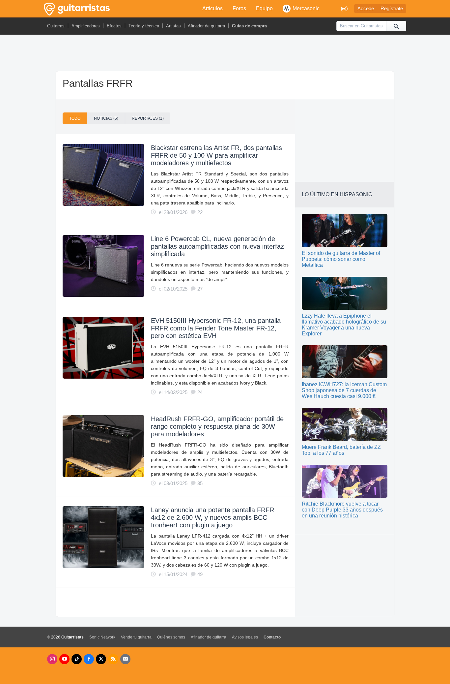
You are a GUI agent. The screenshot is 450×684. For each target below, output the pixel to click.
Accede (365, 8)
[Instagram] (52, 659)
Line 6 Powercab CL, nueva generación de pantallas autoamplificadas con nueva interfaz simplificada (217, 246)
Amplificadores (85, 25)
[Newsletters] (125, 659)
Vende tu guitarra (136, 637)
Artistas (173, 25)
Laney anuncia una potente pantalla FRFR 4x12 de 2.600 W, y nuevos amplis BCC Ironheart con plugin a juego (212, 517)
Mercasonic (306, 8)
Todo (74, 118)
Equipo (264, 8)
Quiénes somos (171, 637)
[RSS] (113, 659)
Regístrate (391, 8)
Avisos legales (245, 637)
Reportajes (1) (148, 118)
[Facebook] (89, 659)
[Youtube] (64, 659)
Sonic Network (102, 637)
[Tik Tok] (76, 659)
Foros (239, 8)
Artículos (212, 8)
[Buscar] (396, 26)
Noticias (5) (106, 118)
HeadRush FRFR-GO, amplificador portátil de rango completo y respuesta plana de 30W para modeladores (217, 426)
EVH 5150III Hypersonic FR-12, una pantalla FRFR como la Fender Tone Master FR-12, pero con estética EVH (216, 328)
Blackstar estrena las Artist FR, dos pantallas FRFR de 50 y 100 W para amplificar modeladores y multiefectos (216, 155)
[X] (101, 659)
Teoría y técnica (143, 25)
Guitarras (56, 25)
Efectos (114, 25)
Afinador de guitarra (206, 25)
